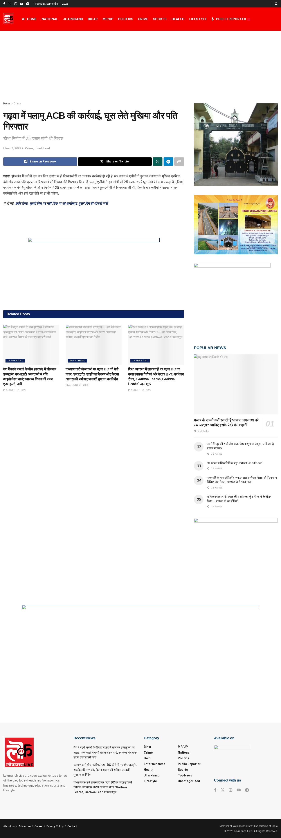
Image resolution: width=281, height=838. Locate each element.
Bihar (93, 19)
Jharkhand (73, 19)
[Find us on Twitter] (9, 4)
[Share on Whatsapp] (157, 161)
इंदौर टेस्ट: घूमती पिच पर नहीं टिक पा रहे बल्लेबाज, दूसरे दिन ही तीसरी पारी (61, 203)
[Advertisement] (140, 64)
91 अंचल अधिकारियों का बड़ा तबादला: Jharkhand (235, 463)
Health (177, 19)
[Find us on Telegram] (27, 4)
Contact (72, 826)
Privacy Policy (55, 826)
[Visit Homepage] (8, 19)
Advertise (25, 826)
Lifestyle (198, 19)
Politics (125, 19)
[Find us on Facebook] (4, 4)
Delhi (147, 758)
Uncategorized (189, 781)
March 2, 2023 (12, 148)
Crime (143, 19)
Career (38, 826)
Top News (185, 775)
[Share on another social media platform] (179, 161)
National (49, 19)
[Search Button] (276, 3)
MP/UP (108, 19)
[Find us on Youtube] (21, 4)
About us (9, 826)
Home (32, 19)
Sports (160, 19)
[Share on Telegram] (168, 161)
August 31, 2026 (15, 390)
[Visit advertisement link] (93, 271)
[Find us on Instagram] (15, 4)
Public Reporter (231, 19)
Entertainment (154, 764)
